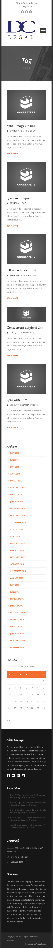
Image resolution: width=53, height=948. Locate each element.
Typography (22, 332)
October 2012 (17, 619)
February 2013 (17, 598)
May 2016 (14, 467)
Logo (33, 131)
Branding (15, 131)
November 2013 (17, 557)
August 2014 (16, 529)
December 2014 (17, 508)
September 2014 (18, 522)
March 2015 (16, 494)
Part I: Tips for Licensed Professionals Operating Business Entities (27, 818)
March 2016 (16, 480)
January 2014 (16, 550)
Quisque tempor (18, 198)
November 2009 (17, 640)
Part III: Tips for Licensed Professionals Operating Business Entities (28, 803)
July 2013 (14, 585)
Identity (25, 131)
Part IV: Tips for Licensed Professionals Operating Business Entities (28, 796)
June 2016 (14, 460)
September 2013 (18, 571)
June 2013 (14, 592)
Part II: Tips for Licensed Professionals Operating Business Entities (28, 811)
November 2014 (17, 515)
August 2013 (16, 578)
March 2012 (16, 626)
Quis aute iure (17, 400)
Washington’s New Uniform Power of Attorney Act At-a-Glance (27, 826)
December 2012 (17, 612)
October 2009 (17, 647)
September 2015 (18, 487)
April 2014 (15, 536)
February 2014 (17, 543)
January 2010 (16, 633)
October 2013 (17, 564)
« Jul (8, 720)
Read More (12, 153)
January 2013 (16, 605)
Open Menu (43, 30)
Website (34, 332)
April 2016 (15, 473)
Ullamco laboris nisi (21, 270)
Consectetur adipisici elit (25, 328)
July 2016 (14, 453)
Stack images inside (21, 126)
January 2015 (16, 501)
